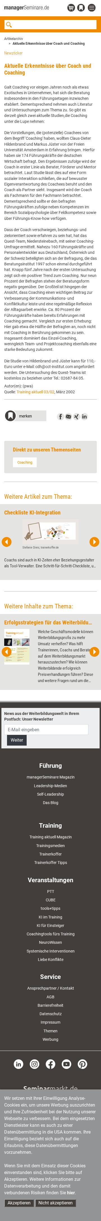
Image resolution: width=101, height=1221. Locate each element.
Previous (6, 542)
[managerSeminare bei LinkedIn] (18, 1064)
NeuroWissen (50, 942)
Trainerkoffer (50, 854)
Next (94, 542)
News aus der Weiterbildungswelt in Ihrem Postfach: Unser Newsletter (41, 716)
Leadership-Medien (50, 786)
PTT (50, 891)
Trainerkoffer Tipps (50, 862)
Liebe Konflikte (50, 959)
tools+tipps (50, 908)
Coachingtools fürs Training (51, 934)
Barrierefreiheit (50, 1005)
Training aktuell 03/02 (35, 392)
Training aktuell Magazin (50, 837)
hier (71, 1192)
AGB (50, 997)
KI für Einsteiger (50, 925)
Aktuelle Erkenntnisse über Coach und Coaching (49, 44)
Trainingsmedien (50, 845)
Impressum (50, 1022)
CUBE (51, 900)
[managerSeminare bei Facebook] (50, 1064)
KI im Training (50, 917)
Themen (50, 1031)
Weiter (17, 740)
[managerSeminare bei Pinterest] (82, 1064)
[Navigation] (92, 8)
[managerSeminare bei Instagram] (34, 1064)
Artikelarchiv (13, 39)
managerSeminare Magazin (51, 777)
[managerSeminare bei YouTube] (66, 1064)
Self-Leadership (50, 794)
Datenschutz (51, 1014)
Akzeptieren (19, 1203)
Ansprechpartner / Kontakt (50, 988)
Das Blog (50, 802)
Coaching (24, 462)
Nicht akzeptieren (55, 1203)
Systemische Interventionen (51, 951)
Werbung (50, 1039)
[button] (25, 416)
